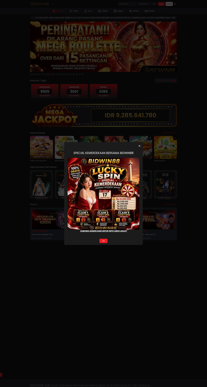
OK (103, 241)
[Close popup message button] (139, 145)
